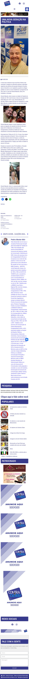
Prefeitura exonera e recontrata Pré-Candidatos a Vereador (6, 224)
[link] (27, 9)
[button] (14, 9)
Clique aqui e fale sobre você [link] (14, 396)
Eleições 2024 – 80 (18, 215)
